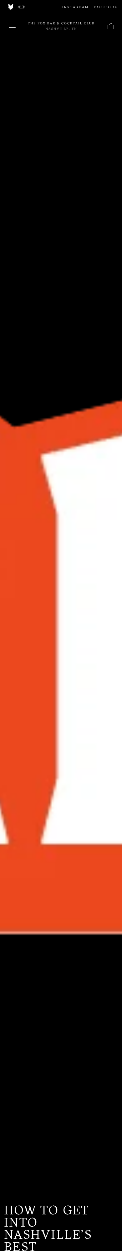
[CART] (111, 26)
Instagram (75, 7)
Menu (12, 26)
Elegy (21, 7)
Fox (10, 7)
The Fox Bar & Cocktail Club (61, 26)
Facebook (106, 7)
